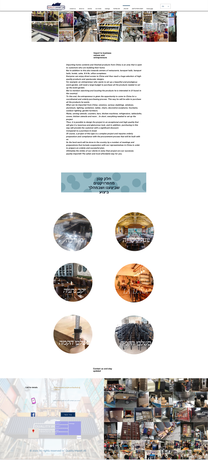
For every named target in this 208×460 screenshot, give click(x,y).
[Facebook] (33, 414)
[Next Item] (173, 26)
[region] (73, 232)
